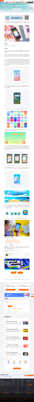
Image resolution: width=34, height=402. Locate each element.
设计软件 (7, 395)
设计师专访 (1, 395)
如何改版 (5, 395)
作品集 (7, 394)
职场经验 (27, 352)
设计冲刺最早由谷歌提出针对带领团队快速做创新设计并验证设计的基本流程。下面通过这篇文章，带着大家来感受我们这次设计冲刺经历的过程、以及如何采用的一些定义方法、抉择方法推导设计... (13, 339)
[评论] (18, 304)
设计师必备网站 (18, 395)
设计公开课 (21, 395)
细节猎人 (13, 385)
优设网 (10, 396)
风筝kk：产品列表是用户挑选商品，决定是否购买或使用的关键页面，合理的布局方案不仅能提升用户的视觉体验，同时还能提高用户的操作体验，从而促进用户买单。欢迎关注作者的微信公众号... (13, 331)
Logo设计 (1, 396)
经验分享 (23, 11)
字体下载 (26, 394)
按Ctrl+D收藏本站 (27, 375)
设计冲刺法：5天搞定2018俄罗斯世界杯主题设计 (12, 337)
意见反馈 (22, 384)
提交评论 (10, 306)
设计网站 (16, 396)
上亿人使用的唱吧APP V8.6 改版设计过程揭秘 (12, 344)
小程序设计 (32, 394)
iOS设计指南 (28, 395)
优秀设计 (21, 396)
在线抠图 (29, 396)
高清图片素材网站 (15, 394)
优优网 (11, 396)
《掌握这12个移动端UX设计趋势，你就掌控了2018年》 (12, 241)
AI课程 (17, 383)
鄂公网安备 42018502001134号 (25, 400)
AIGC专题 (13, 381)
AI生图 (17, 385)
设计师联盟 (14, 396)
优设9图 (13, 384)
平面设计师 (25, 396)
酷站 (9, 394)
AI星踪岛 (13, 382)
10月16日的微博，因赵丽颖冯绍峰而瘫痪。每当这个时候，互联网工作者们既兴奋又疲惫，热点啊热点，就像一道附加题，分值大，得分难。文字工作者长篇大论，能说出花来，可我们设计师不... (13, 355)
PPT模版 (22, 394)
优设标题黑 (6, 394)
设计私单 (3, 396)
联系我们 (22, 382)
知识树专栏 (14, 247)
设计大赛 (1, 394)
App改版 (10, 348)
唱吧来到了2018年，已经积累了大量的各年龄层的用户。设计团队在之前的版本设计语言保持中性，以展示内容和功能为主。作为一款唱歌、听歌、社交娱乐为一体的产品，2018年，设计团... (13, 347)
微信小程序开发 (28, 394)
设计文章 (3, 4)
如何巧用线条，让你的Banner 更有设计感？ (12, 321)
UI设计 (16, 11)
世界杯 (9, 340)
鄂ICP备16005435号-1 (20, 400)
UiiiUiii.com (9, 246)
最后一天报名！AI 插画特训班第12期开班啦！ (12, 352)
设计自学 (8, 396)
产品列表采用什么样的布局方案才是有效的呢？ (12, 329)
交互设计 (23, 396)
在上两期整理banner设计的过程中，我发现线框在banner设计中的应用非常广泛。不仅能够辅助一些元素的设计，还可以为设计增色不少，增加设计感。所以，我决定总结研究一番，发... (13, 324)
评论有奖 (21, 7)
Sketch (11, 395)
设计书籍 (15, 395)
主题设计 (12, 340)
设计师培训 (23, 395)
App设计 (8, 11)
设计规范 (12, 394)
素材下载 (18, 394)
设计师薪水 (6, 396)
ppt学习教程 (26, 395)
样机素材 (9, 395)
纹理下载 (24, 394)
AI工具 (17, 381)
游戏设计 (19, 11)
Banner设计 (27, 321)
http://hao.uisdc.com (20, 250)
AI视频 (17, 384)
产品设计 (5, 4)
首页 (1, 4)
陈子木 (10, 7)
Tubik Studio (14, 7)
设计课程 (13, 383)
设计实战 (26, 11)
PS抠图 (20, 394)
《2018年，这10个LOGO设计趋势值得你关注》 (11, 239)
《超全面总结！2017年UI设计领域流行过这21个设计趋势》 (13, 240)
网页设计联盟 (18, 396)
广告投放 (22, 381)
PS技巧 (31, 395)
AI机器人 (17, 382)
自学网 (27, 396)
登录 (29, 2)
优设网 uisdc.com (4, 374)
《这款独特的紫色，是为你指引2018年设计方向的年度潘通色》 (13, 242)
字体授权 (22, 385)
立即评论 (15, 312)
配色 (3, 395)
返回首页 (32, 375)
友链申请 (22, 383)
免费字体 (3, 394)
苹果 (10, 394)
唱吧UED (13, 348)
